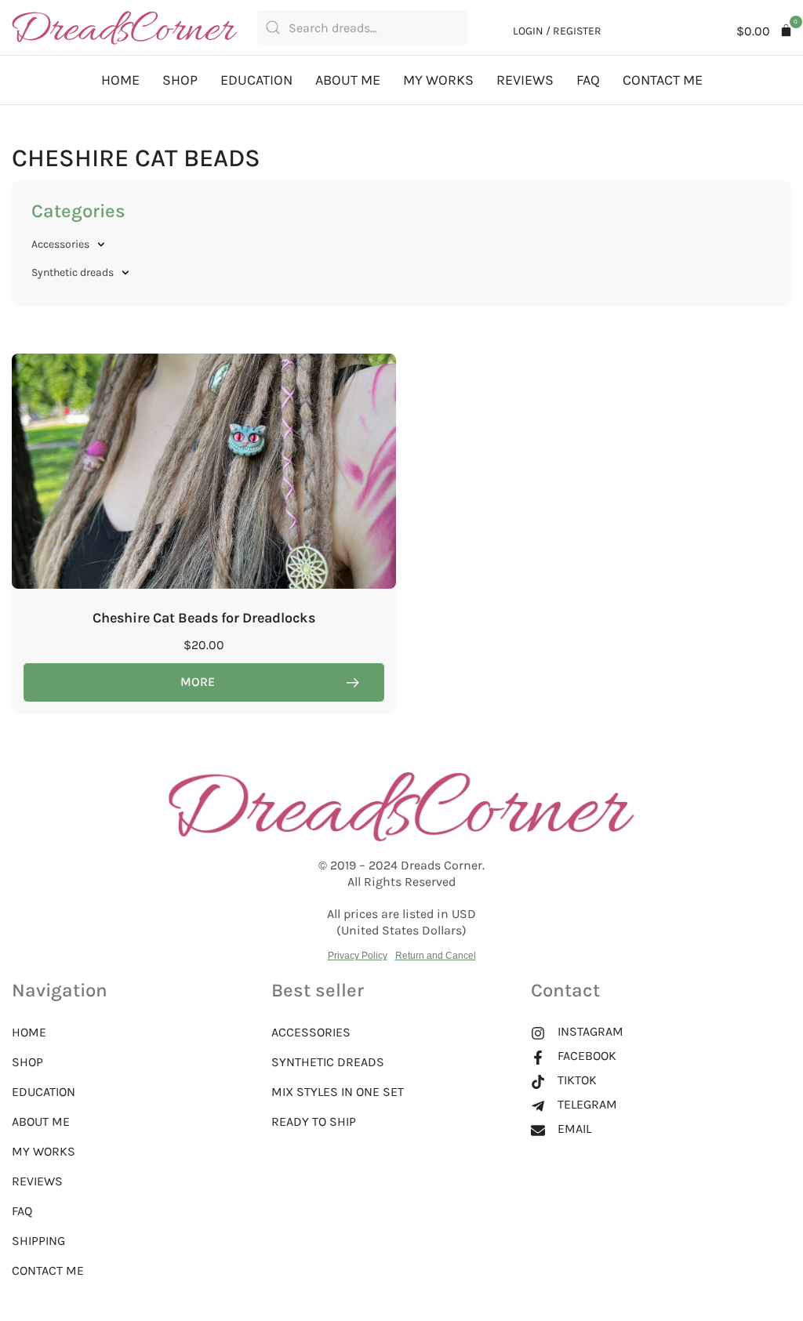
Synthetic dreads (72, 272)
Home (120, 80)
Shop (180, 80)
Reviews (525, 80)
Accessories (60, 244)
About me (347, 80)
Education (256, 80)
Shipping (38, 1240)
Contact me (663, 80)
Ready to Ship (313, 1121)
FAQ (588, 80)
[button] (764, 31)
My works (438, 80)
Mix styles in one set (337, 1091)
